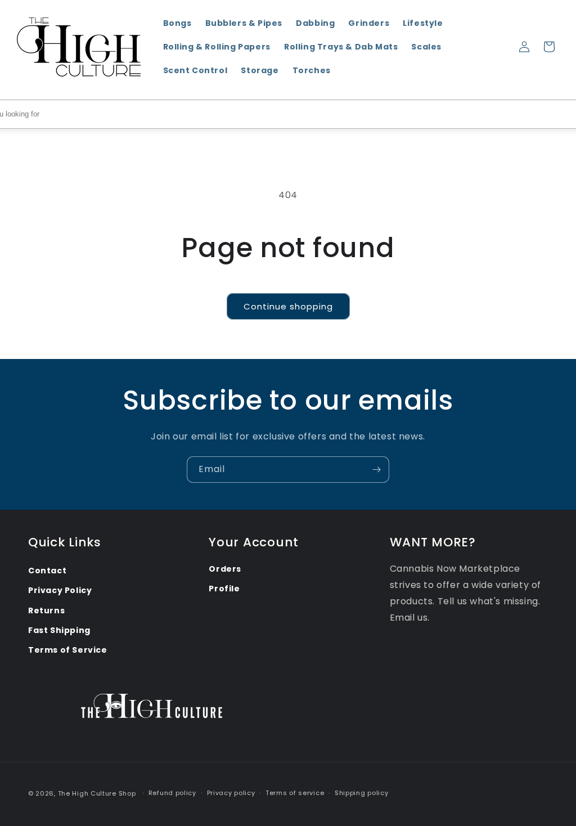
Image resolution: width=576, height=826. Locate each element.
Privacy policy (231, 792)
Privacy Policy (60, 590)
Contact (47, 570)
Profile (224, 588)
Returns (46, 610)
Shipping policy (362, 792)
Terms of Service (67, 650)
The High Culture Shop (97, 793)
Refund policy (172, 792)
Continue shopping (288, 306)
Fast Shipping (59, 630)
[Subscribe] (376, 469)
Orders (225, 568)
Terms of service (295, 792)
